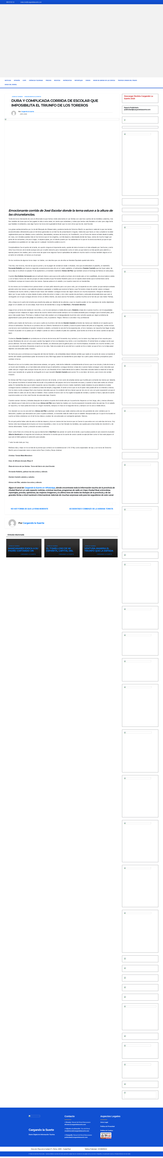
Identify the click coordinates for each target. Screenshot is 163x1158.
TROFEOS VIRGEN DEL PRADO (127, 80)
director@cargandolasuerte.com (75, 1124)
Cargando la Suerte (27, 111)
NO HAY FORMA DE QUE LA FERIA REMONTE (29, 509)
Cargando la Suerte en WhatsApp (39, 488)
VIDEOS (88, 80)
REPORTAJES (79, 80)
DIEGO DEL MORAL (11, 84)
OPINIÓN (17, 80)
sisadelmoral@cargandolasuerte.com (77, 1131)
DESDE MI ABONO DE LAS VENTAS (104, 80)
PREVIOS (48, 80)
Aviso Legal (104, 1122)
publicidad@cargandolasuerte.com (76, 1137)
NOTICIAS (8, 80)
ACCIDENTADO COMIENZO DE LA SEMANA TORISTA (91, 509)
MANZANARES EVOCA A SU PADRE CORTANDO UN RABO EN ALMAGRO (23, 550)
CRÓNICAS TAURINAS (36, 80)
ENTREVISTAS (67, 80)
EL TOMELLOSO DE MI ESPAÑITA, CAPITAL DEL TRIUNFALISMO (59, 550)
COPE (24, 80)
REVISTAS (57, 80)
